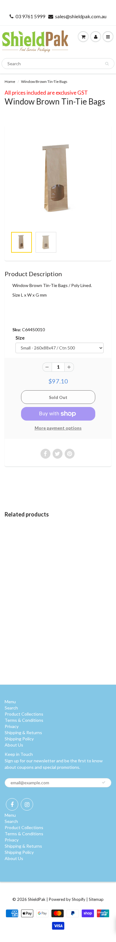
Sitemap (96, 899)
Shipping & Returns (23, 732)
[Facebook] (12, 804)
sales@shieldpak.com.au (80, 16)
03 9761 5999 (30, 16)
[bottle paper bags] (58, 180)
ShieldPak (36, 899)
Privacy (12, 726)
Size (20, 337)
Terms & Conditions (24, 720)
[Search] (107, 64)
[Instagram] (27, 804)
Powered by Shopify (67, 899)
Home (10, 81)
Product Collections (24, 714)
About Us (14, 744)
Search (11, 707)
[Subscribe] (103, 782)
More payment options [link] (58, 427)
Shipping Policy (19, 738)
